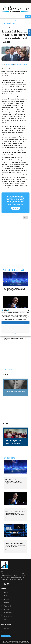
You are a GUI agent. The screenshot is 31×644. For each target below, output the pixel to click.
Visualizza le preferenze (15, 331)
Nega (15, 327)
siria (3, 64)
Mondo (13, 23)
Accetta (15, 322)
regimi (25, 64)
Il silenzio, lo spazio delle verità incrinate (15, 392)
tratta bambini (9, 64)
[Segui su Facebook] (2, 584)
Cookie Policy (15, 334)
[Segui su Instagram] (8, 584)
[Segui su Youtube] (11, 584)
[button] (28, 310)
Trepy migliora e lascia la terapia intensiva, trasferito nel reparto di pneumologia (15, 442)
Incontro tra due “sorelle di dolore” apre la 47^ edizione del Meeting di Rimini (15, 338)
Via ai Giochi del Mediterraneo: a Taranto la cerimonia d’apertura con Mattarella (14, 290)
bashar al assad (18, 64)
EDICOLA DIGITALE (6, 636)
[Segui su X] (5, 584)
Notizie (7, 23)
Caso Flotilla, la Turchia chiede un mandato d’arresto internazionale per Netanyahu (15, 513)
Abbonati (15, 208)
